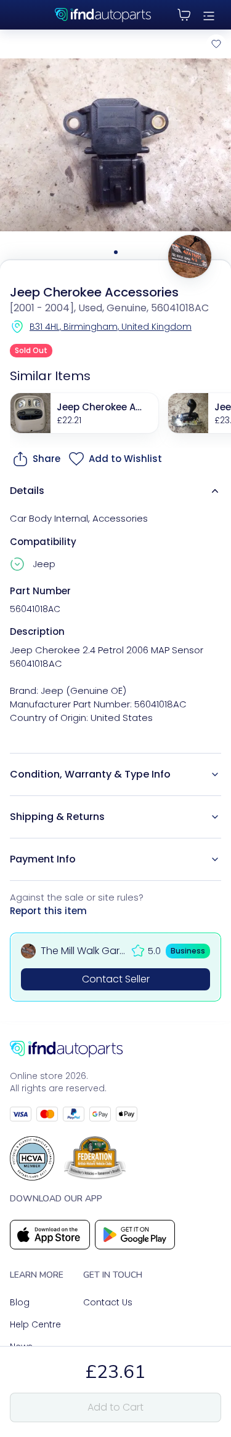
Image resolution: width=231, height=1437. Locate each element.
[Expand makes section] (19, 564)
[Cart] (184, 14)
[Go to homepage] (115, 1049)
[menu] (209, 14)
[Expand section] (215, 774)
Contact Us (107, 1302)
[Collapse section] (215, 491)
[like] (216, 44)
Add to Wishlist (125, 458)
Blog (20, 1302)
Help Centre (35, 1324)
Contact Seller (116, 979)
